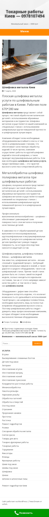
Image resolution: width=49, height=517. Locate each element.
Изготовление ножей (12, 376)
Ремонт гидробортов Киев (14, 485)
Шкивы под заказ (10, 468)
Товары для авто (10, 438)
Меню (24, 31)
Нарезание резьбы (10, 394)
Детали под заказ (10, 361)
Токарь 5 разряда (11, 322)
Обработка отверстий (12, 402)
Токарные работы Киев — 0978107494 (25, 14)
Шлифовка (26, 322)
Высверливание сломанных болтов (18, 358)
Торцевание (7, 449)
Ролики (5, 427)
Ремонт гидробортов (12, 424)
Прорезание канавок (11, 413)
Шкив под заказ (9, 464)
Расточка (6, 420)
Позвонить (26, 512)
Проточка (6, 416)
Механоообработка (11, 387)
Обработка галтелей (12, 398)
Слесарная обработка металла (16, 431)
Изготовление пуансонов (14, 380)
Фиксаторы (7, 453)
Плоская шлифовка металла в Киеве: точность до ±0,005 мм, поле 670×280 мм (24, 331)
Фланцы (5, 457)
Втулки (5, 354)
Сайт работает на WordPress (14, 501)
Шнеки (5, 475)
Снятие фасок (8, 435)
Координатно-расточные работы (17, 383)
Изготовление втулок (12, 369)
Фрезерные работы (11, 460)
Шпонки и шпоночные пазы (14, 479)
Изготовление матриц (12, 372)
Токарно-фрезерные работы (15, 442)
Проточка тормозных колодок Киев (21, 328)
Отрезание (7, 409)
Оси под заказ (8, 405)
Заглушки (6, 365)
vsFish (4, 504)
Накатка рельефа (10, 391)
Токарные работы (10, 446)
